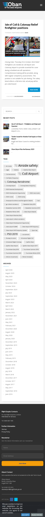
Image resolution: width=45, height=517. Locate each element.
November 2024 (11, 283)
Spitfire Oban (30, 242)
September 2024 (11, 289)
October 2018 (10, 365)
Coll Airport (30, 174)
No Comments (36, 96)
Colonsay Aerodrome (18, 181)
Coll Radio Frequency (12, 178)
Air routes (9, 166)
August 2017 (9, 384)
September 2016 (11, 391)
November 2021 (11, 316)
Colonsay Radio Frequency (27, 185)
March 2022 (9, 309)
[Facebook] (11, 499)
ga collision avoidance (12, 204)
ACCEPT (25, 515)
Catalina (16, 170)
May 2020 (8, 335)
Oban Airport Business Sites (14, 215)
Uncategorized (18, 96)
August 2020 (9, 332)
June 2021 (8, 319)
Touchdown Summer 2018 (31, 249)
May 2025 (8, 276)
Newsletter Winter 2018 (12, 211)
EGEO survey (21, 197)
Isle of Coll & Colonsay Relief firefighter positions (21, 26)
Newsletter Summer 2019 (32, 208)
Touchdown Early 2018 (12, 249)
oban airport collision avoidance (15, 219)
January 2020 (10, 339)
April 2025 (8, 280)
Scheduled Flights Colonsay (13, 242)
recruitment (25, 234)
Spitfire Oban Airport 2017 (30, 246)
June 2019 (8, 352)
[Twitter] (16, 499)
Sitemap (4, 429)
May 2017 (8, 388)
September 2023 (11, 296)
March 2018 (9, 375)
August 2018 (9, 368)
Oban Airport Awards (30, 211)
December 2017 (11, 378)
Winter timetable (27, 257)
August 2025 (9, 273)
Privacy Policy (6, 432)
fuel (38, 200)
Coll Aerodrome (10, 174)
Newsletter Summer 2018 (13, 208)
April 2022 (8, 306)
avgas (7, 170)
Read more (34, 90)
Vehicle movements (12, 257)
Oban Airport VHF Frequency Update (16, 230)
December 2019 (11, 342)
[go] (39, 111)
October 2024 (10, 286)
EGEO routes (9, 197)
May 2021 (8, 322)
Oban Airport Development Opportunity (17, 223)
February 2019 (10, 358)
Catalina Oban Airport (29, 170)
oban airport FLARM (11, 226)
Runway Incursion (11, 238)
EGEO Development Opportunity (15, 193)
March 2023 (9, 303)
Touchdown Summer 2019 (13, 253)
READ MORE (37, 515)
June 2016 (8, 394)
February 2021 (10, 325)
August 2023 (9, 299)
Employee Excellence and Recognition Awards (19, 200)
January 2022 (10, 312)
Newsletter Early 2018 (29, 204)
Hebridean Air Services (9, 417)
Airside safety (28, 165)
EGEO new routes (35, 193)
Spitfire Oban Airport (12, 246)
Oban (26, 32)
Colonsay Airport (10, 185)
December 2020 (11, 329)
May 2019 (8, 355)
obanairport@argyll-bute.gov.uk (12, 489)
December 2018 (11, 361)
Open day (34, 230)
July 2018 (8, 371)
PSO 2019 (12, 234)
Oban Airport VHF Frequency (30, 226)
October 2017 (10, 381)
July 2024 (8, 293)
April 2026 (8, 270)
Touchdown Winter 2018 (33, 253)
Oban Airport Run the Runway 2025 (22, 149)
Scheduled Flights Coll (27, 238)
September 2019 (11, 345)
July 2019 (8, 348)
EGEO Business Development (14, 189)
